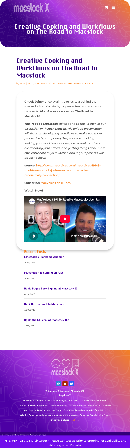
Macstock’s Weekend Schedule (44, 257)
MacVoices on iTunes (56, 183)
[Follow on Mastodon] (58, 383)
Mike (22, 83)
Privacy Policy (10, 435)
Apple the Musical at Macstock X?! (46, 320)
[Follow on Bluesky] (71, 383)
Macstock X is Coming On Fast (43, 272)
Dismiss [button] (75, 445)
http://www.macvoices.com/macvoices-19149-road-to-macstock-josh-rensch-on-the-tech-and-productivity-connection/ (62, 170)
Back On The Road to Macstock (44, 304)
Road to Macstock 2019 (81, 83)
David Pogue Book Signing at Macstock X (50, 288)
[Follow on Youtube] (65, 383)
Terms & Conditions (33, 435)
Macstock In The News (54, 83)
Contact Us (67, 440)
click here (73, 420)
